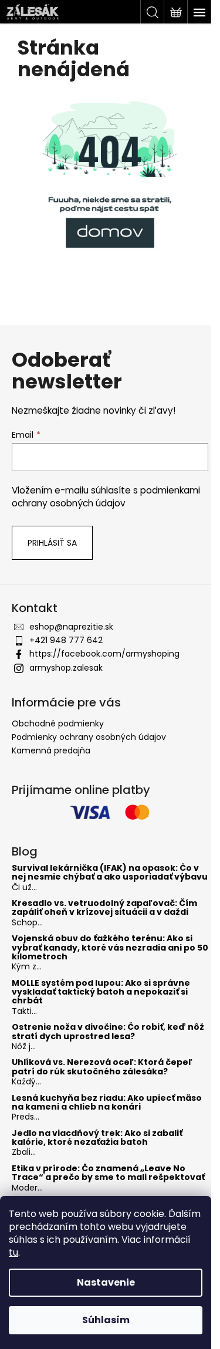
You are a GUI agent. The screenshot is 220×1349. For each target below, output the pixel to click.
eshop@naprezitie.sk (71, 627)
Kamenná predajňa (51, 750)
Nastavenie (106, 1282)
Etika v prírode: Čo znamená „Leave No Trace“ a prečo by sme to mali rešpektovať (108, 1173)
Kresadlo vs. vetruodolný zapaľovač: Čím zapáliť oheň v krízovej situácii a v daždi (104, 908)
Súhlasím (106, 1320)
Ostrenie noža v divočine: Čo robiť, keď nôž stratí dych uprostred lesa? (108, 1032)
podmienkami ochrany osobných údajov (106, 496)
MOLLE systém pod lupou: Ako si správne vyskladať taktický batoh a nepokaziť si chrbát (101, 992)
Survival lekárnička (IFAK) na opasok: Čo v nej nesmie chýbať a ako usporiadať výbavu (110, 873)
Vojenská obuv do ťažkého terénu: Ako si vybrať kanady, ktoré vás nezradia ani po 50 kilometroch (110, 947)
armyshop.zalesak (66, 668)
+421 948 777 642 (66, 640)
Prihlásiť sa (52, 543)
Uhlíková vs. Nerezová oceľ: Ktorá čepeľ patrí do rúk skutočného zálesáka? (102, 1067)
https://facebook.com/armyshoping (104, 654)
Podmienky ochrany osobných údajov (89, 737)
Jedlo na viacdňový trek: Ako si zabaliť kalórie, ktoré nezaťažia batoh (97, 1138)
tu (13, 1252)
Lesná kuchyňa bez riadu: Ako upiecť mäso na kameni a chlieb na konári (107, 1103)
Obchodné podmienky (58, 723)
